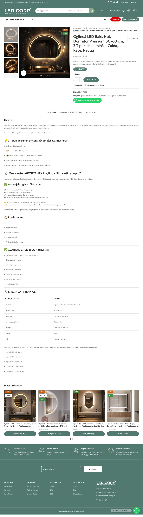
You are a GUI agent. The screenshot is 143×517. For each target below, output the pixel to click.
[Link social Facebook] (108, 2)
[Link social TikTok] (117, 2)
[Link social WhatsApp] (114, 2)
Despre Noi (8, 486)
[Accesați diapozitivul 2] (38, 75)
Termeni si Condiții (33, 486)
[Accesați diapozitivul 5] (45, 75)
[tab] (51, 111)
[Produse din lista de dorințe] (123, 10)
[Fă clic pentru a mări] (23, 73)
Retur (75, 486)
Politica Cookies (32, 490)
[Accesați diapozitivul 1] (70, 439)
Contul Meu (8, 494)
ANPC (52, 486)
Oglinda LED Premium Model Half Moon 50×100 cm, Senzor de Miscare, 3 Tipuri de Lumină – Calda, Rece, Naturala (52, 426)
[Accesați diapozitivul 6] (47, 75)
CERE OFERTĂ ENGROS (130, 19)
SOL (51, 494)
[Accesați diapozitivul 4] (43, 75)
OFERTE (116, 19)
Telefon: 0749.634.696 (104, 489)
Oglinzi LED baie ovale (118, 96)
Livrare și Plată (32, 494)
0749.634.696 (9, 2)
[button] (7, 76)
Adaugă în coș (91, 80)
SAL (51, 490)
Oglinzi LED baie (89, 28)
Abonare (92, 469)
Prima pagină (77, 28)
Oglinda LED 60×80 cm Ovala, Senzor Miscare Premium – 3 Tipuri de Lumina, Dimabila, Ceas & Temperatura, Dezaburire (88, 426)
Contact (7, 490)
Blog (74, 490)
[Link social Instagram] (111, 2)
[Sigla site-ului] (18, 10)
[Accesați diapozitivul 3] (41, 75)
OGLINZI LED (133, 38)
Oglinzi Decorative (104, 28)
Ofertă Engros (78, 494)
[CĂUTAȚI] (92, 10)
